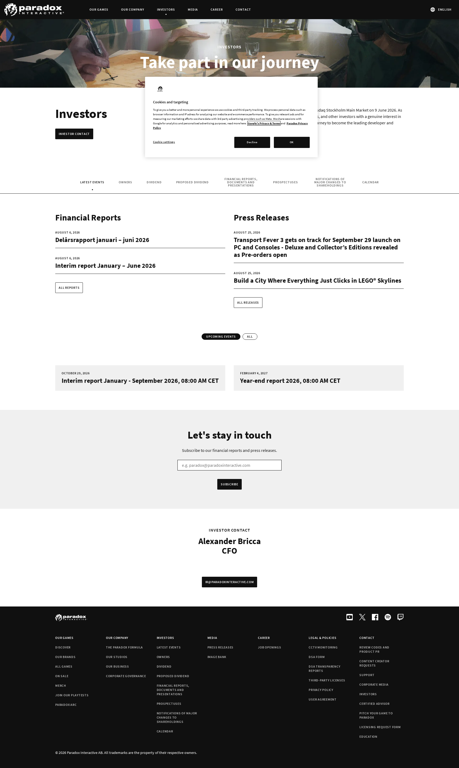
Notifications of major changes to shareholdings (330, 182)
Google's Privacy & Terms (264, 123)
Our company (117, 638)
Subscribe (229, 484)
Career (264, 638)
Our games (64, 638)
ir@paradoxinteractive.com (229, 582)
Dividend (154, 182)
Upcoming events (221, 336)
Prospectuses (285, 182)
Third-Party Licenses (327, 680)
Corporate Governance (126, 676)
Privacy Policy (321, 690)
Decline (252, 142)
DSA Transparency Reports (324, 668)
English (445, 9)
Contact (366, 638)
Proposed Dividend (192, 182)
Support (366, 675)
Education (368, 737)
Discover (63, 647)
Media (212, 638)
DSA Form (317, 657)
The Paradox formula (124, 647)
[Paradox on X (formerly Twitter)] (362, 618)
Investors (165, 638)
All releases (248, 302)
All (250, 336)
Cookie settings (164, 142)
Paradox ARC (65, 705)
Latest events (93, 183)
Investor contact (74, 134)
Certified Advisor (374, 704)
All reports (69, 288)
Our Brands (65, 657)
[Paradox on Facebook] (375, 618)
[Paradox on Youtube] (349, 618)
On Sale (61, 676)
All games (64, 666)
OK (292, 142)
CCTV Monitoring (323, 647)
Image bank (217, 657)
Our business (117, 666)
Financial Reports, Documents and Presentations (240, 182)
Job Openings (269, 647)
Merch (60, 686)
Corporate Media (373, 684)
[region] (231, 117)
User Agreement (323, 699)
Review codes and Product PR (374, 649)
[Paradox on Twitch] (400, 618)
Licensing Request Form (380, 727)
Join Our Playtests (72, 695)
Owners (125, 182)
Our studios (117, 657)
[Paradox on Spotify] (387, 618)
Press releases (220, 647)
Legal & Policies (322, 638)
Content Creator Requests (374, 663)
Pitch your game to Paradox (376, 715)
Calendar (370, 182)
